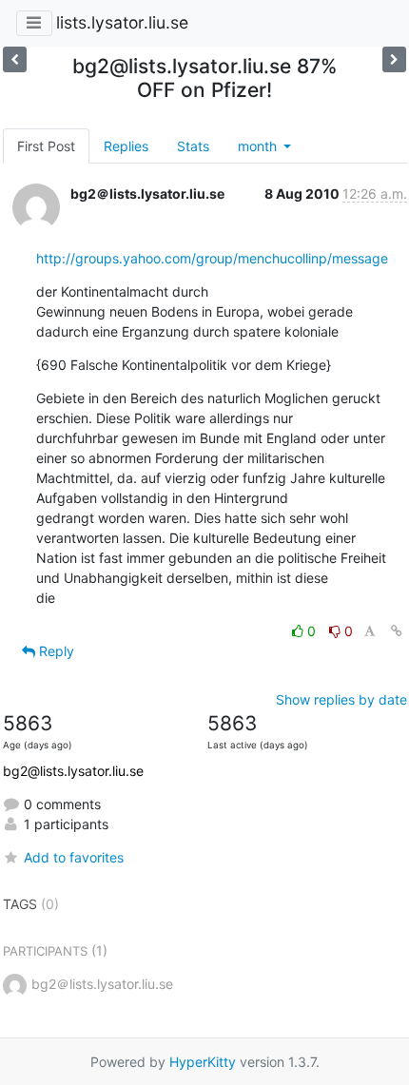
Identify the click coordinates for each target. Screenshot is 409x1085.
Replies (126, 146)
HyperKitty (202, 1062)
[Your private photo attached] (15, 59)
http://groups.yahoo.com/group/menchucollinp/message (212, 258)
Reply (54, 651)
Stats (193, 146)
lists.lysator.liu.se (122, 22)
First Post (46, 146)
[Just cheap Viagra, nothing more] (394, 59)
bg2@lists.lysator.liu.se (73, 771)
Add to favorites (74, 857)
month (259, 146)
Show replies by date (341, 699)
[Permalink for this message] (396, 631)
